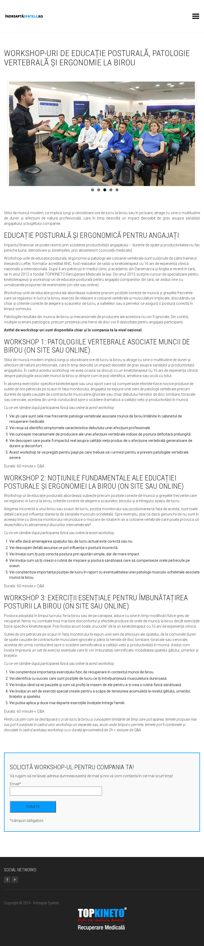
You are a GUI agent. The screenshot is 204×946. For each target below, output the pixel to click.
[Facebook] (7, 880)
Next (187, 133)
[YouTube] (15, 880)
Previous (17, 133)
